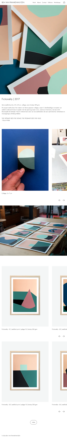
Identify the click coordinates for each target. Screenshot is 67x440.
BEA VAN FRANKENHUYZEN (13, 436)
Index (33, 422)
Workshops (57, 2)
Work (34, 2)
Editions (50, 2)
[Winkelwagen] (64, 2)
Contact (44, 2)
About (39, 2)
